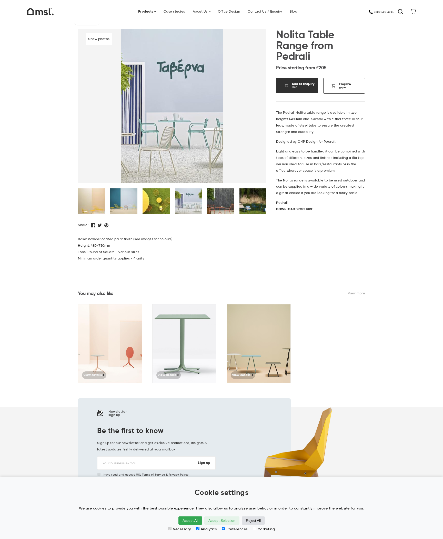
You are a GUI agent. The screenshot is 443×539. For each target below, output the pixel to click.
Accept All (190, 520)
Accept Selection (221, 520)
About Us (200, 11)
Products (145, 11)
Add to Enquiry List (303, 85)
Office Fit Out (237, 8)
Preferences (237, 529)
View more (356, 293)
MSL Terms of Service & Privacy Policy (162, 474)
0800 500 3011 (384, 12)
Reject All (253, 520)
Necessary (182, 529)
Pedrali (282, 202)
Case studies (174, 11)
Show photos (99, 39)
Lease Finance (188, 8)
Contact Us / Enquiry (265, 11)
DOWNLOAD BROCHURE (294, 209)
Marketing (266, 529)
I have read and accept (145, 474)
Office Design (229, 11)
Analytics (209, 529)
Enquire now (345, 86)
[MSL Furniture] (40, 11)
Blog (293, 11)
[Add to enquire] (140, 311)
